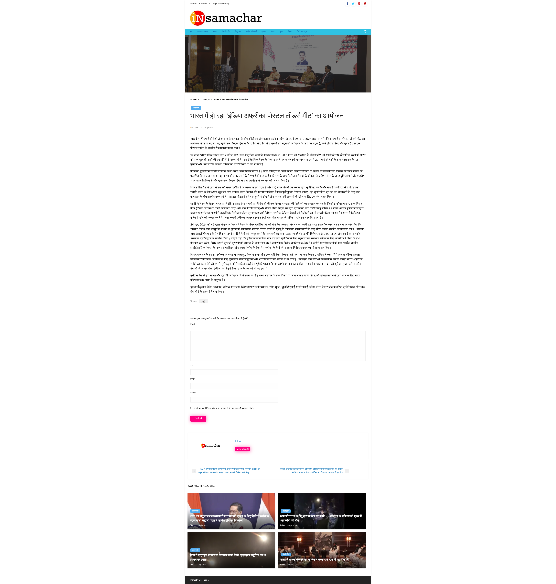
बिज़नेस (238, 32)
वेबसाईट (193, 393)
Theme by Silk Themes (199, 580)
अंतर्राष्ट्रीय (226, 32)
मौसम (273, 32)
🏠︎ (191, 32)
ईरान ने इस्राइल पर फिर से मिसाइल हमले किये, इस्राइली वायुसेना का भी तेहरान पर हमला (228, 557)
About (193, 4)
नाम (192, 365)
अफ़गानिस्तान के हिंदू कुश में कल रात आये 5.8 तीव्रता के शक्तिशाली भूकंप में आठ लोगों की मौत (321, 518)
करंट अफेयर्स (251, 32)
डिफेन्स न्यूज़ (302, 32)
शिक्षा (290, 32)
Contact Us (204, 4)
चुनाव (263, 32)
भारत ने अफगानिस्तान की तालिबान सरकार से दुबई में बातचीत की (314, 559)
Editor (197, 128)
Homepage (194, 99)
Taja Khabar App (221, 4)
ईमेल (192, 379)
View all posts (243, 449)
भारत (214, 32)
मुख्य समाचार (202, 32)
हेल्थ (282, 32)
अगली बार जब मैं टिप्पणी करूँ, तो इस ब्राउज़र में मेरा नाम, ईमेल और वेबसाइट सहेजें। (224, 408)
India (204, 301)
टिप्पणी (193, 324)
